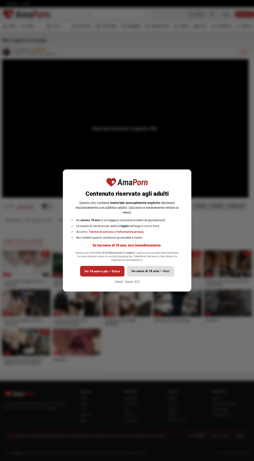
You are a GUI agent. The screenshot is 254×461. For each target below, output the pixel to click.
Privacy (129, 281)
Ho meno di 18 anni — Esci (150, 271)
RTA (137, 281)
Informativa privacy (131, 231)
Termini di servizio (101, 231)
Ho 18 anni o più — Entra (102, 271)
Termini (119, 281)
